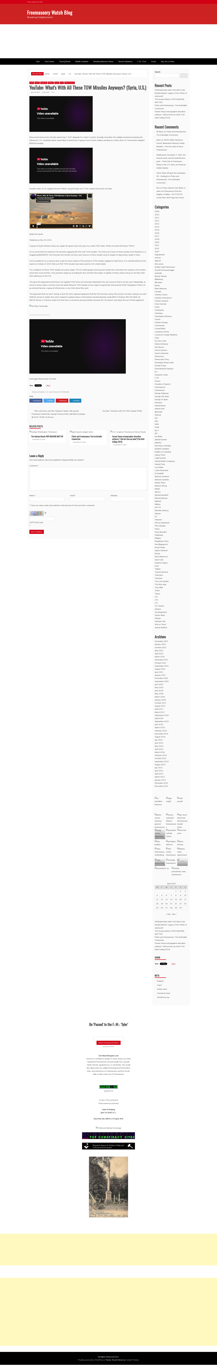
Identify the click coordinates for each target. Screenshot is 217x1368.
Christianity (159, 310)
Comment (34, 466)
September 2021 (162, 666)
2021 (157, 245)
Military (50, 83)
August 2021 (160, 669)
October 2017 (160, 703)
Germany (158, 402)
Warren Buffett (161, 627)
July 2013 (159, 767)
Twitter (50, 400)
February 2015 (161, 731)
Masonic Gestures (162, 476)
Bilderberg (159, 279)
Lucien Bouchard (161, 470)
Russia (157, 553)
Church (157, 319)
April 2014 (159, 749)
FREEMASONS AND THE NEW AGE (170, 90)
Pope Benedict (161, 532)
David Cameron (161, 350)
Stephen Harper (161, 563)
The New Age (160, 584)
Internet (158, 415)
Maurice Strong (161, 486)
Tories (157, 590)
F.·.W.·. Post (141, 61)
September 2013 (162, 761)
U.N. (156, 600)
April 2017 (159, 709)
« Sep (168, 914)
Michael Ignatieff (161, 495)
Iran (156, 418)
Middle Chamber (81, 61)
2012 (157, 221)
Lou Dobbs (159, 467)
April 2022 (159, 653)
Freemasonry (160, 387)
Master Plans (160, 483)
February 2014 (161, 755)
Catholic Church (161, 294)
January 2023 (160, 644)
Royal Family (160, 547)
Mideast (43, 83)
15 (176, 899)
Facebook (36, 400)
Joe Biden (158, 436)
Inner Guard (49, 61)
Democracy (159, 356)
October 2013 (160, 758)
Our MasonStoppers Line (109, 1055)
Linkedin (76, 400)
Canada (158, 291)
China (157, 307)
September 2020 (162, 681)
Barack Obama (161, 276)
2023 (157, 251)
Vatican (158, 618)
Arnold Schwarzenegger (164, 270)
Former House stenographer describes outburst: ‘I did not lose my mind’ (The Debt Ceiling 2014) (128, 439)
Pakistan (158, 519)
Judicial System (161, 439)
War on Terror (69, 83)
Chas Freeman (160, 304)
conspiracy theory (162, 332)
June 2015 (159, 724)
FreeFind (111, 1046)
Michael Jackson (161, 498)
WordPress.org (163, 997)
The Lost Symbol (162, 581)
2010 (157, 214)
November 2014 (161, 734)
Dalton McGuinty (161, 344)
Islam (37, 83)
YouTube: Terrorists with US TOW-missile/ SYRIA (122, 411)
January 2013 (160, 780)
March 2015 (160, 727)
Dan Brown (159, 347)
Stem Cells (159, 560)
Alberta (158, 261)
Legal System (160, 458)
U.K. (156, 597)
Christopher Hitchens (163, 316)
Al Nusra (35, 392)
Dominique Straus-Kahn (164, 362)
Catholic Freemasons (163, 298)
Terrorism (158, 578)
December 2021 (161, 660)
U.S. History (159, 606)
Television (159, 575)
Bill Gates (158, 282)
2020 (157, 242)
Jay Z (157, 430)
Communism (160, 325)
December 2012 (161, 783)
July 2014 (159, 740)
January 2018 (160, 700)
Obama (158, 513)
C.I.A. (47, 392)
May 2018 (159, 693)
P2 (156, 516)
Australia (158, 273)
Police (157, 529)
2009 (157, 211)
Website (113, 495)
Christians (159, 313)
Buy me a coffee (167, 61)
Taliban (158, 569)
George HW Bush (162, 396)
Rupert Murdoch (161, 550)
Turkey (157, 593)
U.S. (61, 83)
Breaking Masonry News (103, 61)
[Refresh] (45, 512)
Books (157, 285)
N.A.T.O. (158, 507)
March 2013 (160, 777)
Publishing (159, 535)
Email (72, 495)
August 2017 (160, 706)
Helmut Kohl (159, 408)
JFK (156, 433)
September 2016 (162, 715)
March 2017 (160, 712)
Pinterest (63, 400)
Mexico (158, 492)
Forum (153, 61)
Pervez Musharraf (162, 523)
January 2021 (160, 675)
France (157, 381)
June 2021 (159, 672)
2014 (157, 227)
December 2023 (161, 641)
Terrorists (56, 392)
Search (157, 72)
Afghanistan (160, 254)
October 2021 (160, 663)
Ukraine (158, 609)
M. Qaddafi (159, 473)
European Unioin (161, 375)
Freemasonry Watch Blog (49, 12)
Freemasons (160, 390)
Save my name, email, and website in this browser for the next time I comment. (63, 505)
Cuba (157, 338)
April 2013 (159, 774)
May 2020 (159, 687)
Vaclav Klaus (160, 615)
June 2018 (159, 690)
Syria (56, 83)
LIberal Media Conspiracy (165, 461)
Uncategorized (161, 612)
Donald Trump (160, 365)
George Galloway (162, 393)
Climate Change (161, 322)
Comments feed (163, 993)
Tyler (38, 61)
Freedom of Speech (163, 384)
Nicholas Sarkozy (162, 510)
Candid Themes (132, 1360)
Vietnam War (160, 621)
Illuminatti (158, 412)
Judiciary (158, 442)
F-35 (157, 378)
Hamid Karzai (160, 405)
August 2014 (160, 737)
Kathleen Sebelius (162, 449)
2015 (157, 230)
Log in (159, 985)
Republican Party (162, 541)
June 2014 (159, 743)
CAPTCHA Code (36, 522)
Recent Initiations (125, 61)
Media (157, 489)
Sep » (174, 914)
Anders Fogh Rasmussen (165, 267)
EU (156, 372)
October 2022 (160, 647)
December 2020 (161, 678)
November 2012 (161, 786)
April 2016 (159, 718)
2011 (157, 217)
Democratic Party (162, 359)
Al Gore (158, 258)
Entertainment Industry (164, 368)
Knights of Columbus (163, 452)
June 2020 (159, 684)
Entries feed (162, 989)
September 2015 (162, 721)
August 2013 (160, 764)
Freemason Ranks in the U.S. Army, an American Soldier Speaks (171, 164)
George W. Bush (161, 399)
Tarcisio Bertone (161, 572)
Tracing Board (64, 61)
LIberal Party (160, 464)
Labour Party (160, 455)
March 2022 (160, 656)
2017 (157, 236)
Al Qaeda (41, 392)
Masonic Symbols (162, 479)
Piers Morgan (160, 526)
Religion (158, 538)
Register (160, 981)
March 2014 (160, 752)
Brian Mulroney (161, 288)
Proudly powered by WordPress (91, 1360)
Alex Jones (159, 264)
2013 (157, 224)
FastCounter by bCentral (108, 1103)
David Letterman (161, 353)
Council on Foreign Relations (166, 335)
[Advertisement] (108, 41)
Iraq (156, 421)
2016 (31, 83)
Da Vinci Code (160, 341)
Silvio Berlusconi (161, 556)
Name (32, 495)
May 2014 (159, 746)
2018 (157, 239)
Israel (157, 427)
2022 (157, 248)
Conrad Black (160, 328)
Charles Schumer (161, 301)
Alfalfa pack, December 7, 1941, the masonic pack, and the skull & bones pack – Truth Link (171, 158)
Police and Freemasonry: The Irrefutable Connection (87, 437)
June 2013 (159, 771)
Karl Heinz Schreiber (163, 446)
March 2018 (160, 697)
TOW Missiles (64, 392)
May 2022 (159, 650)
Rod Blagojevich (161, 544)
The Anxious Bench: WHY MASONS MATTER (47, 436)
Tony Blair (159, 587)
